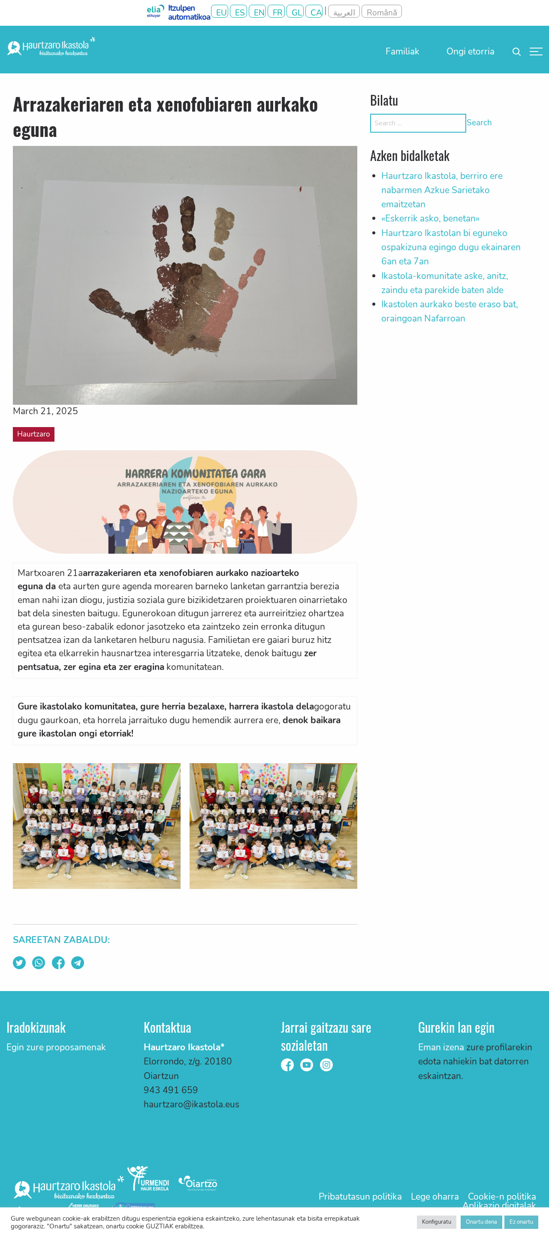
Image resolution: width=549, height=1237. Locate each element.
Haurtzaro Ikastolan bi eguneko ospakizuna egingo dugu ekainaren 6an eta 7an (451, 247)
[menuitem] (402, 51)
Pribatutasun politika (360, 1196)
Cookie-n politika (502, 1196)
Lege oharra (435, 1196)
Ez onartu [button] (521, 1222)
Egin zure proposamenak (56, 1047)
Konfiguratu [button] (436, 1222)
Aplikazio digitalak (499, 1205)
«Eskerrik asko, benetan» (430, 218)
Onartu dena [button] (481, 1222)
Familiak (402, 51)
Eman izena (441, 1047)
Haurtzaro (33, 434)
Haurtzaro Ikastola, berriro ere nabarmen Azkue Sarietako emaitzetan (442, 190)
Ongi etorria (470, 51)
